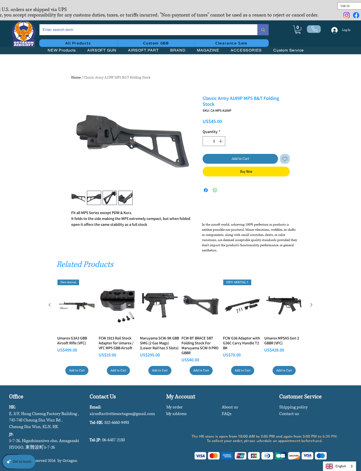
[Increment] (221, 141)
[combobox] (339, 466)
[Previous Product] (50, 305)
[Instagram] (346, 15)
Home (76, 77)
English (340, 466)
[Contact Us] (314, 29)
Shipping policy (293, 407)
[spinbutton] (214, 141)
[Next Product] (311, 305)
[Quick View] (118, 305)
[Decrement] (206, 141)
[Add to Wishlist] (285, 159)
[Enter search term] (262, 29)
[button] (298, 30)
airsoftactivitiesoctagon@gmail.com (122, 414)
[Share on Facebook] (206, 190)
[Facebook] (356, 15)
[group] (180, 327)
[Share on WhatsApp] (215, 190)
